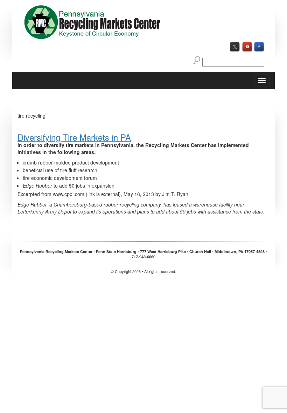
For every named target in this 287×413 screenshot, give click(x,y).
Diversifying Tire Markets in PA (74, 137)
